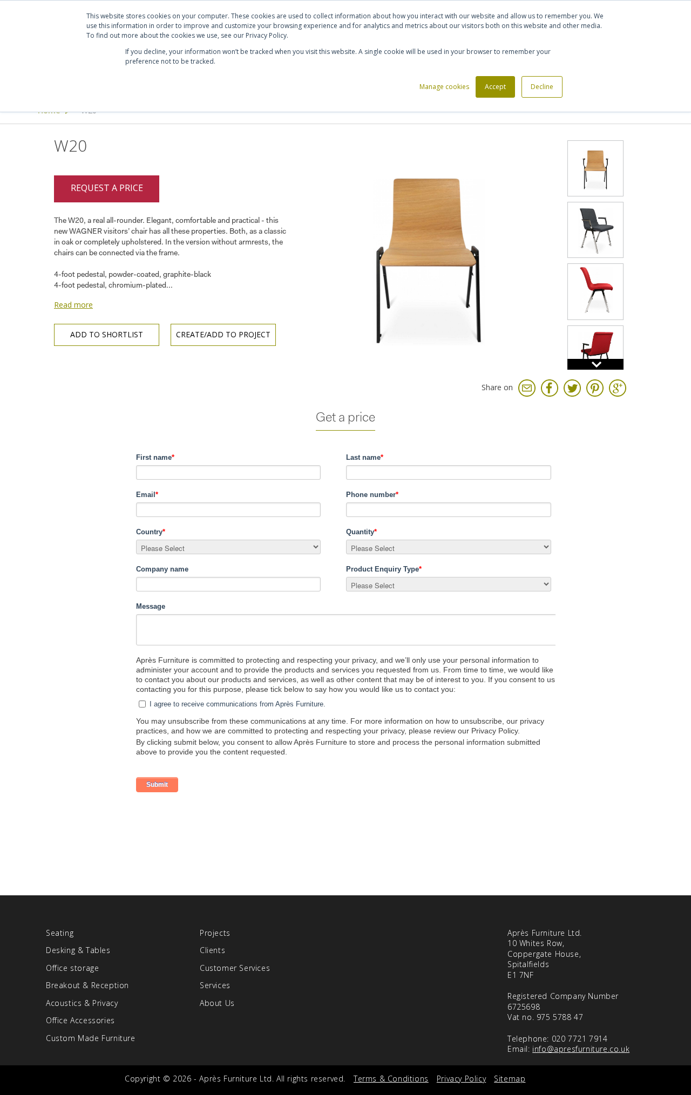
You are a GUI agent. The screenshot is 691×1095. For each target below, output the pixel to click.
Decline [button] (542, 86)
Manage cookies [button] (444, 86)
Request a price (107, 188)
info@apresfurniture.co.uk (580, 1049)
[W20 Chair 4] (595, 291)
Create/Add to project (223, 334)
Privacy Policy (461, 1078)
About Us (217, 1003)
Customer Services (235, 968)
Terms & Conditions (391, 1078)
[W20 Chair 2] (595, 168)
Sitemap (509, 1078)
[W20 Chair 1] (429, 253)
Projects (215, 933)
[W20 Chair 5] (595, 353)
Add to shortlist (106, 334)
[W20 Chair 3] (595, 230)
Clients (212, 950)
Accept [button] (495, 86)
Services (215, 985)
